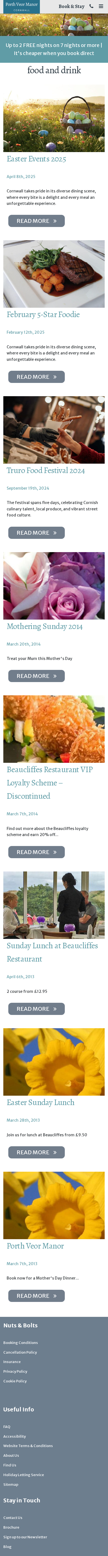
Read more (33, 220)
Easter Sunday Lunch (41, 1102)
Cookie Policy (15, 1381)
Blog (7, 1546)
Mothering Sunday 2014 (45, 626)
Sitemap (10, 1484)
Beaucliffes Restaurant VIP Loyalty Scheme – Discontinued (49, 783)
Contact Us (12, 1517)
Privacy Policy (15, 1371)
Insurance (12, 1361)
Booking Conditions (20, 1342)
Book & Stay (71, 6)
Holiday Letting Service (23, 1475)
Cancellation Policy (20, 1352)
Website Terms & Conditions (28, 1445)
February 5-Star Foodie (43, 314)
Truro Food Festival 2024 (46, 470)
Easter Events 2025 (36, 158)
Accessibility (14, 1436)
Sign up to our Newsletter (25, 1537)
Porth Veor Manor (35, 1245)
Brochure (11, 1527)
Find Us (9, 1465)
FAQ (6, 1426)
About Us (11, 1455)
